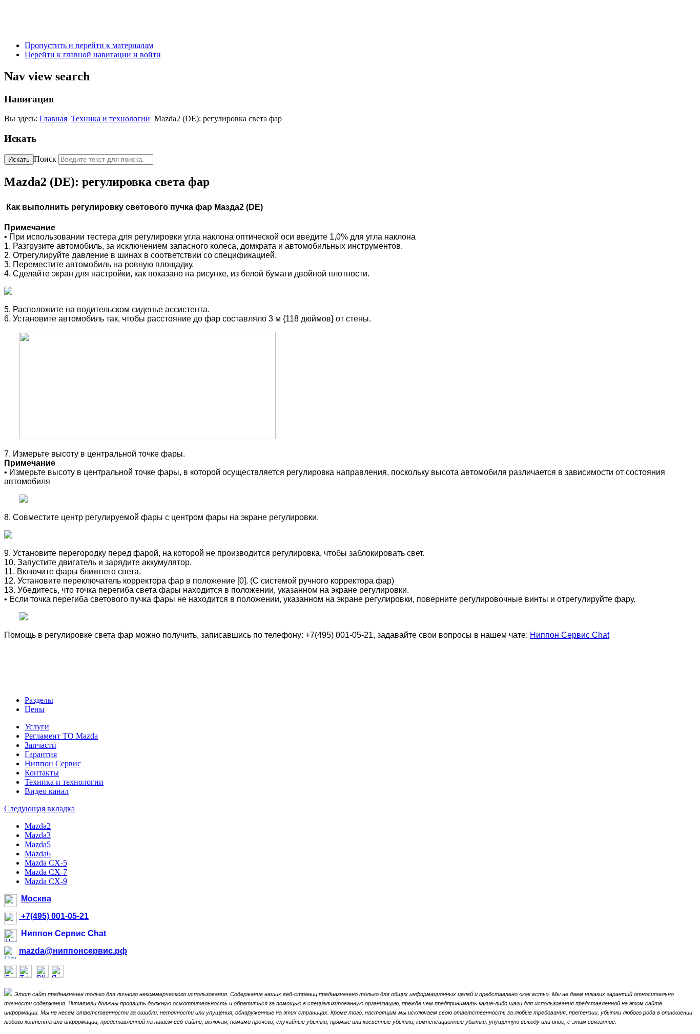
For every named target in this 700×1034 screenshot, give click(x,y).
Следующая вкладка (39, 808)
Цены (35, 709)
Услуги (37, 726)
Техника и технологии (110, 118)
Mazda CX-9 (46, 881)
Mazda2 (38, 826)
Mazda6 (38, 853)
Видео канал (47, 791)
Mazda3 (38, 835)
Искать (19, 159)
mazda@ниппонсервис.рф (73, 950)
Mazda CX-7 (46, 872)
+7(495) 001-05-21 (54, 916)
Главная (53, 118)
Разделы (39, 700)
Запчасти (40, 745)
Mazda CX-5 (46, 862)
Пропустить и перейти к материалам (89, 45)
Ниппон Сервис (53, 763)
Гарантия (41, 754)
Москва (36, 898)
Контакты (42, 772)
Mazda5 (38, 844)
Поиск (45, 159)
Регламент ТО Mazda (61, 735)
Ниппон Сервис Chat (569, 635)
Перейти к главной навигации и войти (93, 54)
